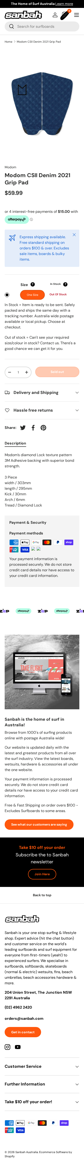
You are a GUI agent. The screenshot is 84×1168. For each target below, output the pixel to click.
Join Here (42, 874)
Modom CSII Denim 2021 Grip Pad (39, 41)
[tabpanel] (42, 480)
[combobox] (42, 26)
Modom (10, 167)
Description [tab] (15, 443)
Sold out (57, 372)
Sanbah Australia (26, 1152)
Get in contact (23, 1032)
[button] (65, 15)
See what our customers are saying (39, 824)
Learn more (64, 4)
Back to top (42, 895)
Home (8, 41)
